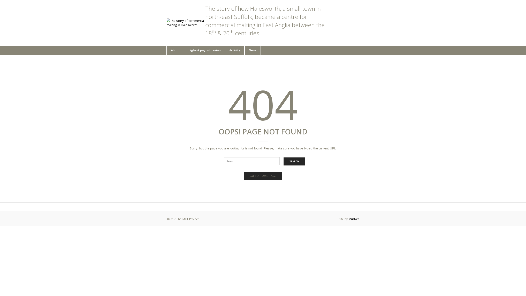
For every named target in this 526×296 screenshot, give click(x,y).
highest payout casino (204, 50)
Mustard (354, 219)
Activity (234, 50)
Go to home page (263, 176)
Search (294, 161)
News (252, 50)
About (175, 50)
